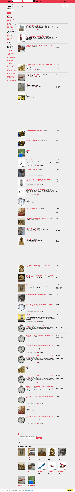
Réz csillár (28, 406)
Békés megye (9, 20)
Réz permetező (29, 150)
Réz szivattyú (50, 471)
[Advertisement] (26, 15)
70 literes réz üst (10, 63)
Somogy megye (10, 27)
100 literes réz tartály (11, 51)
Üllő (56, 76)
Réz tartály (30, 471)
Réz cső (28, 199)
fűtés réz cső (9, 81)
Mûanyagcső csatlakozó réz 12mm (34, 130)
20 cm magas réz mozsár (11, 56)
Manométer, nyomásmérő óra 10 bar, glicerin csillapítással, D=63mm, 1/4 (39, 356)
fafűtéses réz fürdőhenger (12, 80)
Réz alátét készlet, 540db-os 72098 (34, 25)
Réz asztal (50, 457)
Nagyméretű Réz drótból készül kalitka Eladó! (36, 84)
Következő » (25, 433)
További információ (30, 490)
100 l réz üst (9, 50)
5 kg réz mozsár (10, 60)
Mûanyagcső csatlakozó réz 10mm (34, 140)
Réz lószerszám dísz (31, 228)
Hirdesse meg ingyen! (37, 442)
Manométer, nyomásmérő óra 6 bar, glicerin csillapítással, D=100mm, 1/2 (39, 305)
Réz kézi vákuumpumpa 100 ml (33, 160)
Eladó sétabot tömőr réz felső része (34, 74)
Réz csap (60, 457)
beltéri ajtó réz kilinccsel (11, 70)
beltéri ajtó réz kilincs (11, 72)
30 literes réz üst (10, 59)
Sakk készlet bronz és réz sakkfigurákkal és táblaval (38, 218)
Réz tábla (19, 471)
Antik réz (28, 366)
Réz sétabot (20, 485)
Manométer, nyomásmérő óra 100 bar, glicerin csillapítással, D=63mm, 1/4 (39, 386)
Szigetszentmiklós (10, 38)
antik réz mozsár (10, 66)
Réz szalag (60, 471)
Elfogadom (70, 490)
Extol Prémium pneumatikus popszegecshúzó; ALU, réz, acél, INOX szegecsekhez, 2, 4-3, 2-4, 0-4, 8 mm (40, 35)
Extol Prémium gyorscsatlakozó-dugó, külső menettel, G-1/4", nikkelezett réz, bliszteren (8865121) (40, 180)
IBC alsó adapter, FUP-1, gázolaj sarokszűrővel (37, 294)
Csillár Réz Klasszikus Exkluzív (33, 208)
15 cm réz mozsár (10, 53)
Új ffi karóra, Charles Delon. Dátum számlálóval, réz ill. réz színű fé (39, 45)
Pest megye (9, 26)
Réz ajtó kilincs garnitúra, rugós (33, 285)
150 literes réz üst (10, 54)
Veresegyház (9, 36)
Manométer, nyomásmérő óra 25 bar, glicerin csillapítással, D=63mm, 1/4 (39, 346)
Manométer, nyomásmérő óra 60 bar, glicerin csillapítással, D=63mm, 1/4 (39, 376)
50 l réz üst (9, 62)
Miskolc (57, 47)
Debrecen (57, 27)
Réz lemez (28, 93)
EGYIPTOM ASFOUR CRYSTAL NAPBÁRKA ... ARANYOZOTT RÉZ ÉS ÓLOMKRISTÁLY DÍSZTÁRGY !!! (40, 275)
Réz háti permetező (31, 485)
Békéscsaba (58, 230)
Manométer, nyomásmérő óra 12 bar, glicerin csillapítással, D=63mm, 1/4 (39, 417)
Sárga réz (29, 457)
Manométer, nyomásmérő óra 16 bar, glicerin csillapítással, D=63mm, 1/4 (39, 397)
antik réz (8, 65)
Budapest (57, 162)
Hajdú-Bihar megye (10, 24)
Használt (9, 1)
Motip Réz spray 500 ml (31, 169)
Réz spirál (40, 471)
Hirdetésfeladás (64, 1)
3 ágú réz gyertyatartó (11, 57)
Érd (56, 66)
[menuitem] (64, 6)
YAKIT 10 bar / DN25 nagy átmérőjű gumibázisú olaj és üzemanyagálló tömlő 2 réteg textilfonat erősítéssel (38, 315)
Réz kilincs (20, 457)
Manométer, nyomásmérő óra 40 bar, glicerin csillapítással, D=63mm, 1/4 (39, 325)
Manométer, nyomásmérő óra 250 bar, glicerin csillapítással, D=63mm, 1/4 (39, 335)
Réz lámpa (40, 457)
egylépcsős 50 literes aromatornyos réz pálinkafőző (11, 77)
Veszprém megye (10, 29)
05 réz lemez (9, 48)
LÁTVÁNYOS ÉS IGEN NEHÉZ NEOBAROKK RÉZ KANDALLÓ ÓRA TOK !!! (40, 238)
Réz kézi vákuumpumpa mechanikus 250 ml (36, 189)
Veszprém (57, 211)
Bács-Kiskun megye (11, 19)
